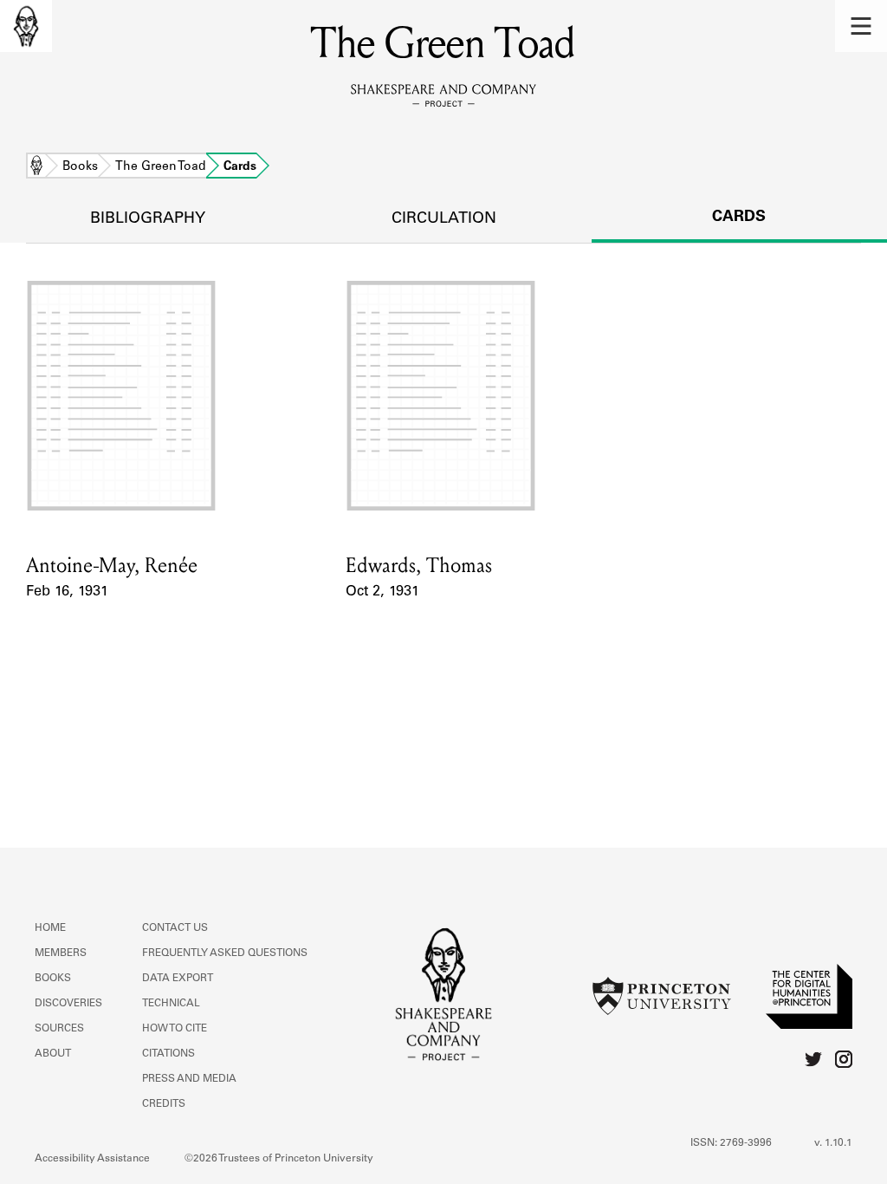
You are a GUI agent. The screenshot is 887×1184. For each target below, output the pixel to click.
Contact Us (175, 928)
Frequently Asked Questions (225, 953)
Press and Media (189, 1079)
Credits (163, 1104)
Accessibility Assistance (92, 1159)
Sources (59, 1029)
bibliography (147, 219)
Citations (168, 1054)
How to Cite (174, 1029)
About (53, 1054)
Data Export (177, 978)
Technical (171, 1004)
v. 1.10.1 (833, 1143)
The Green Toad (160, 167)
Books (80, 167)
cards (739, 217)
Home (36, 167)
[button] (861, 26)
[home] (26, 26)
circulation (444, 219)
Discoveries (68, 1004)
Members (61, 953)
